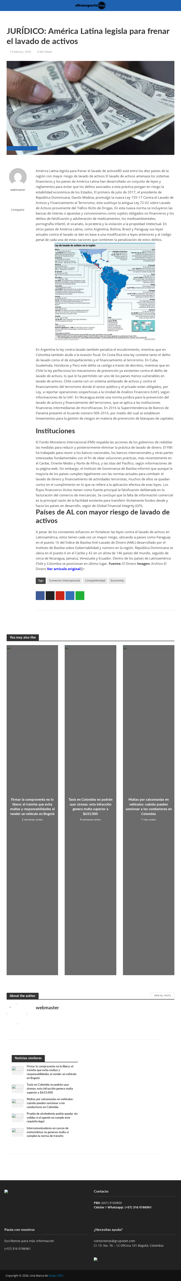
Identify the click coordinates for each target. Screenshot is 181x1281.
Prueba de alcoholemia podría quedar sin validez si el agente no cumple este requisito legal (52, 1117)
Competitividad (95, 580)
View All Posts (162, 995)
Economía (117, 580)
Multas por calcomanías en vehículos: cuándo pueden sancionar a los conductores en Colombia (149, 806)
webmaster (17, 190)
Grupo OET (56, 1275)
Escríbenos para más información (29, 1241)
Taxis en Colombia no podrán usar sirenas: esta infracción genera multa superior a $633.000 (90, 806)
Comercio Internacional (64, 580)
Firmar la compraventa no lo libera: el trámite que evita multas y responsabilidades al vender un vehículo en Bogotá (32, 806)
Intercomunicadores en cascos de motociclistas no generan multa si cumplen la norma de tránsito (48, 1132)
